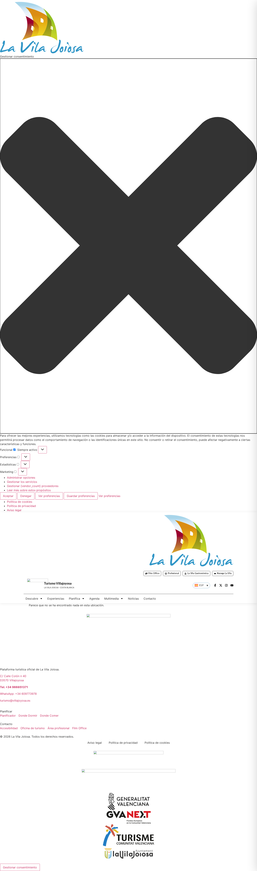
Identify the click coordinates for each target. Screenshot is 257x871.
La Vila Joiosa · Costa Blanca (59, 588)
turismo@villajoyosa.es (15, 700)
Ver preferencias (49, 496)
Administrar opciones (21, 477)
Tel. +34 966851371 (14, 687)
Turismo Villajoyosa (58, 583)
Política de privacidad (21, 506)
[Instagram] (226, 585)
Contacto (150, 598)
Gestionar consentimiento (20, 867)
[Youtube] (231, 585)
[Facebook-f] (215, 585)
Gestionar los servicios (22, 482)
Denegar (25, 496)
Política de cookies (19, 501)
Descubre (32, 598)
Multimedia (111, 598)
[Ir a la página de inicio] (191, 540)
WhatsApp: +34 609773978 (18, 693)
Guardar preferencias (81, 496)
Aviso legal (14, 510)
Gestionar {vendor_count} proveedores (32, 486)
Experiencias (55, 598)
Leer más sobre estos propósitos (29, 490)
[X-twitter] (220, 585)
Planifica (74, 598)
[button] (128, 246)
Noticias (133, 598)
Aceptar (8, 496)
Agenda (94, 598)
